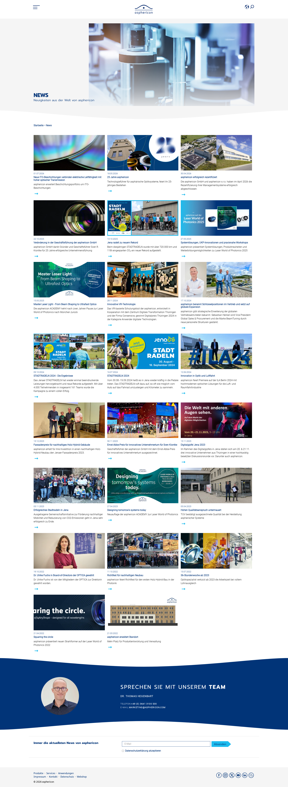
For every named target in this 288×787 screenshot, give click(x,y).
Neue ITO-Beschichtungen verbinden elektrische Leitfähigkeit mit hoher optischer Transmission (67, 178)
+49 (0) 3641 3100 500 (144, 704)
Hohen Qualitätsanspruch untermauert (201, 510)
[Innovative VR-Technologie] (142, 296)
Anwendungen (66, 773)
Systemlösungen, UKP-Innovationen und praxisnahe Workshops (214, 242)
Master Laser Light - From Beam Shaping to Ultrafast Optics (65, 304)
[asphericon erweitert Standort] (142, 629)
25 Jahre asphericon (118, 177)
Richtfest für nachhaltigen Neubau (125, 575)
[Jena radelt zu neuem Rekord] (142, 234)
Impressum (40, 776)
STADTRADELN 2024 (118, 375)
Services (50, 773)
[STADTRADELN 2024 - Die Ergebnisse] (69, 368)
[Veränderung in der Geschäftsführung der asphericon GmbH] (69, 234)
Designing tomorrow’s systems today (126, 510)
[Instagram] (226, 777)
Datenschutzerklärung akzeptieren (143, 750)
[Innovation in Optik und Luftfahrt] (216, 368)
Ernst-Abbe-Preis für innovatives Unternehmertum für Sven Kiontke (142, 444)
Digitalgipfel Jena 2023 (193, 444)
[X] (232, 777)
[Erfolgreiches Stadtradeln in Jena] (69, 502)
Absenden (220, 744)
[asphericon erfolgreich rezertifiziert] (216, 169)
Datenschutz (67, 776)
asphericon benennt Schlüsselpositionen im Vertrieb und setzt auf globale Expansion (215, 305)
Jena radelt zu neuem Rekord (122, 242)
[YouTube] (239, 777)
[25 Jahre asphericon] (142, 169)
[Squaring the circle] (69, 629)
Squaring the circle (43, 637)
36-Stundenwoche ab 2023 (195, 575)
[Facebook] (219, 777)
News (49, 125)
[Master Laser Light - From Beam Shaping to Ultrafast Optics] (69, 296)
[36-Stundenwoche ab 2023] (216, 567)
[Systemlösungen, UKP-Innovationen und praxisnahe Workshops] (216, 234)
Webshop (82, 776)
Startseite (39, 125)
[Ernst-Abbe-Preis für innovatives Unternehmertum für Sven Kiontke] (142, 437)
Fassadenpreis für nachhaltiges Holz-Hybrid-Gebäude (62, 444)
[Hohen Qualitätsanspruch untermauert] (216, 502)
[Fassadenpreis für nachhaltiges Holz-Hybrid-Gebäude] (69, 437)
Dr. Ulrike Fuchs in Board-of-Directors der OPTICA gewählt (64, 575)
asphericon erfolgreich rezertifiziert (199, 177)
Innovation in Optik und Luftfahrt (198, 375)
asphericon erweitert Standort (122, 637)
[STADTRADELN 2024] (142, 368)
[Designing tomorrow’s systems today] (142, 502)
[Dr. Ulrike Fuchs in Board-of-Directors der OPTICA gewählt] (69, 567)
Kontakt (53, 776)
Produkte (38, 773)
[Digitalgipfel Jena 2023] (216, 437)
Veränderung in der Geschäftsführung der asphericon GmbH (65, 242)
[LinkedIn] (245, 777)
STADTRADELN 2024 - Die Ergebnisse (53, 375)
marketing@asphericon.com (147, 707)
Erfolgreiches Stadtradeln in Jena (51, 510)
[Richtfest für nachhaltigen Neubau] (142, 567)
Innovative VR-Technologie (121, 304)
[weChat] (251, 777)
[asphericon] (144, 13)
